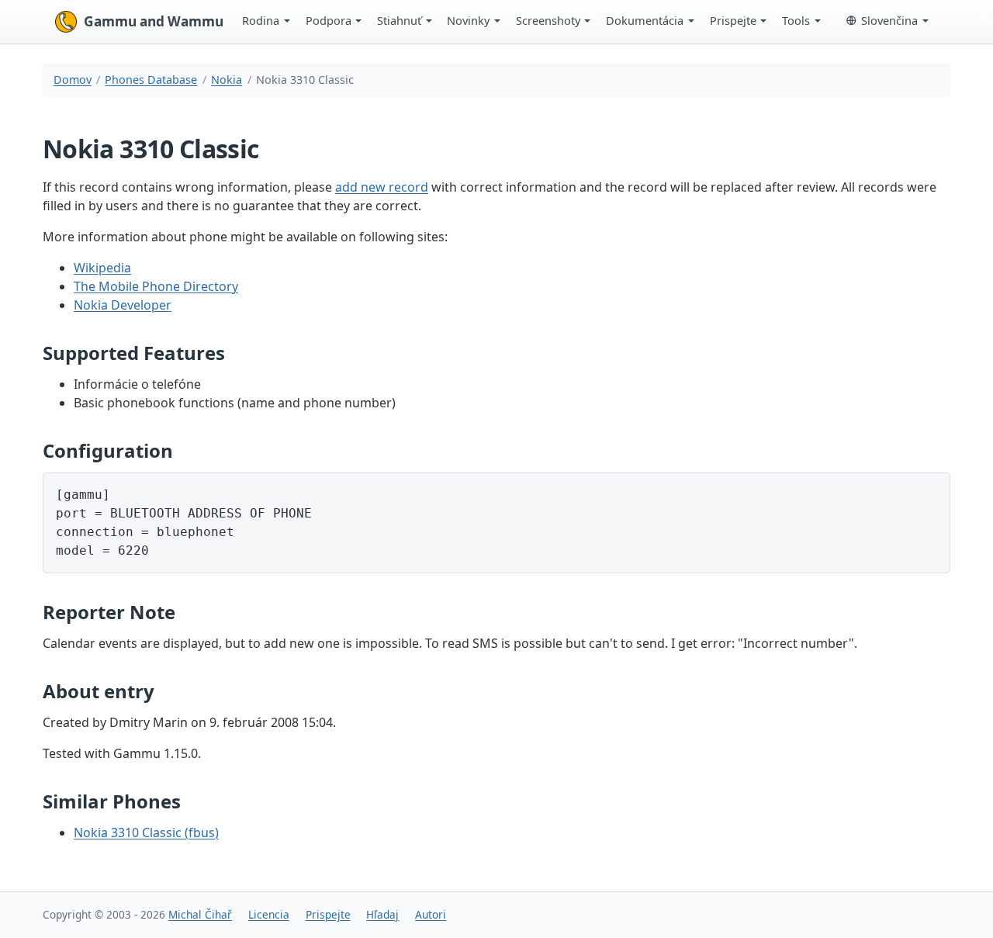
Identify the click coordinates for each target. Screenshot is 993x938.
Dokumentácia (644, 20)
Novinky (468, 20)
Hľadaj (382, 914)
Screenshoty (548, 20)
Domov (73, 79)
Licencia (268, 914)
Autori (430, 914)
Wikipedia (102, 267)
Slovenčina (889, 20)
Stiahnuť (399, 20)
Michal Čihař (200, 914)
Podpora (328, 20)
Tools (796, 20)
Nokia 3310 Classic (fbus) (146, 832)
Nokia (226, 79)
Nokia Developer (122, 304)
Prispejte (733, 20)
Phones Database (151, 79)
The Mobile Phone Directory (156, 286)
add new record (381, 187)
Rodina (260, 20)
